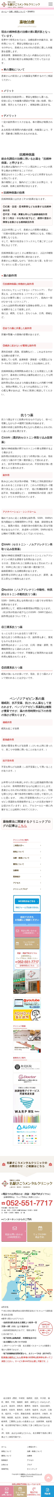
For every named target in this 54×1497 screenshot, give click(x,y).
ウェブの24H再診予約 (28, 943)
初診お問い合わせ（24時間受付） (29, 932)
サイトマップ (32, 1469)
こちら (22, 825)
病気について (18, 852)
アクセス (16, 883)
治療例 (16, 870)
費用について (18, 864)
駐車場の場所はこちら (11, 1357)
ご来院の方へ (18, 845)
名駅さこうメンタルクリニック (31, 1474)
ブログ (29, 1465)
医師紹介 (16, 877)
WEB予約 (4, 1469)
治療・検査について (21, 858)
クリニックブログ (20, 889)
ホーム (3, 1447)
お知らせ (4, 1465)
